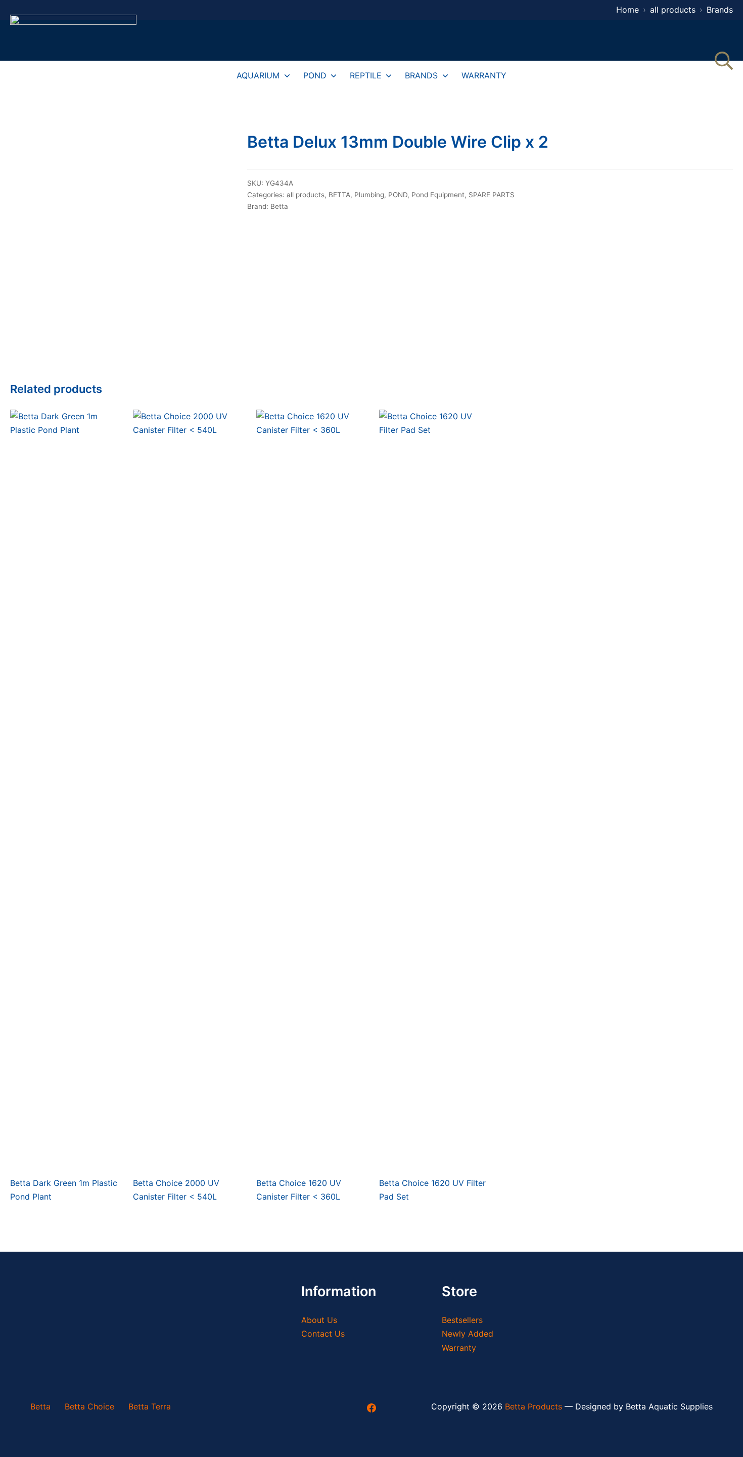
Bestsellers (462, 1320)
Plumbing (369, 195)
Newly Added (467, 1334)
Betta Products (533, 1406)
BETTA (339, 195)
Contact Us (323, 1334)
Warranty (459, 1348)
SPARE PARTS (492, 195)
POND (397, 195)
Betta (279, 206)
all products (305, 195)
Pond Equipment (438, 195)
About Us (319, 1320)
